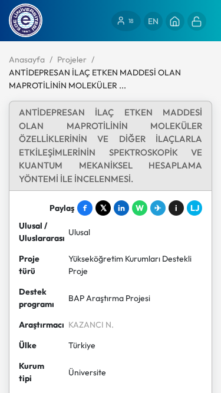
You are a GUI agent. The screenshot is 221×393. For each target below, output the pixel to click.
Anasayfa (27, 59)
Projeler (72, 59)
